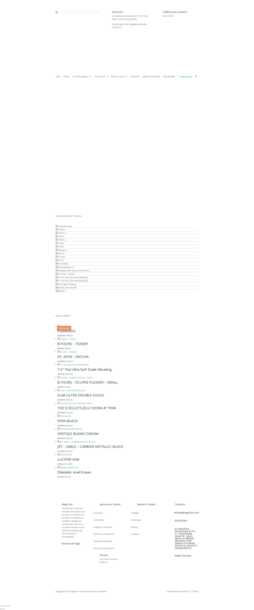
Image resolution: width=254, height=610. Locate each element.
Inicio (58, 77)
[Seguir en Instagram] (176, 564)
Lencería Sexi (99, 77)
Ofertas (66, 77)
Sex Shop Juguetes (81, 77)
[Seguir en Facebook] (171, 564)
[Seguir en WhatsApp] (177, 23)
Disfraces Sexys (117, 77)
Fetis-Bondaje (169, 77)
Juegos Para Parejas (151, 77)
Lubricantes (135, 77)
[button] (127, 197)
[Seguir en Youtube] (181, 564)
